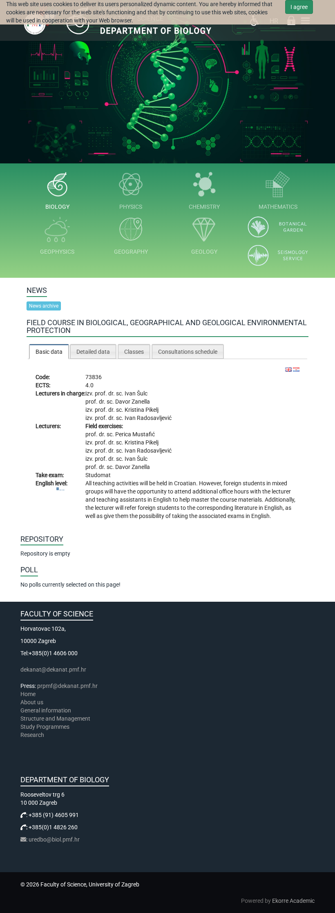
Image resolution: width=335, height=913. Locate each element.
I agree (299, 7)
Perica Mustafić (135, 434)
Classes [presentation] (134, 351)
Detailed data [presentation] (93, 351)
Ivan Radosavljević (148, 418)
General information (45, 710)
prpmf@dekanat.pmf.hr (67, 686)
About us (32, 702)
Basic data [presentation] (49, 351)
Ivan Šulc (136, 393)
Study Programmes (44, 726)
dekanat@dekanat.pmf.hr (53, 669)
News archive (43, 306)
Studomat (98, 475)
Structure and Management (55, 718)
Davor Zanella (132, 401)
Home (28, 694)
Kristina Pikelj (142, 409)
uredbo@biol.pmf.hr (54, 839)
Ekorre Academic (293, 900)
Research (32, 735)
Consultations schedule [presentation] (187, 351)
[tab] (49, 351)
